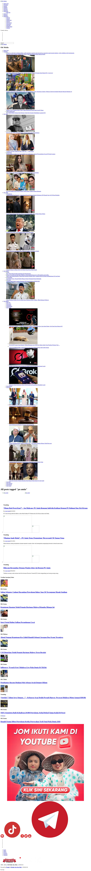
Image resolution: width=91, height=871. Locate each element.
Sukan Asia (6, 3)
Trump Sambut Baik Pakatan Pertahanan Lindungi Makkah (22, 406)
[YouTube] (30, 837)
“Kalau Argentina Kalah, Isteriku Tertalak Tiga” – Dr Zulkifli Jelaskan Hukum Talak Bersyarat (30, 443)
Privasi (4, 852)
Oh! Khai (8, 482)
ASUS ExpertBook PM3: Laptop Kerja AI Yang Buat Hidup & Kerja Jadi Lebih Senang (29, 347)
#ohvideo (8, 25)
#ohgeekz (5, 10)
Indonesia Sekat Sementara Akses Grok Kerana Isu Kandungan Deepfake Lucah (27, 384)
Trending (5, 51)
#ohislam (5, 8)
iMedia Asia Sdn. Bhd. (16, 867)
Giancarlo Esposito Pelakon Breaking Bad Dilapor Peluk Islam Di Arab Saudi (26, 480)
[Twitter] (26, 837)
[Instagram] (2, 837)
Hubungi (5, 855)
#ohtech (8, 19)
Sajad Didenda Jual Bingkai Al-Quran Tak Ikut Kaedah (21, 424)
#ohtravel (5, 13)
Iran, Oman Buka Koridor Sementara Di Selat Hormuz (18, 273)
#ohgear (8, 17)
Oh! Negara (6, 271)
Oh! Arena (8, 303)
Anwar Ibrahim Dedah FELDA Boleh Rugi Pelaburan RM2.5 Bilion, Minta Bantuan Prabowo (27, 300)
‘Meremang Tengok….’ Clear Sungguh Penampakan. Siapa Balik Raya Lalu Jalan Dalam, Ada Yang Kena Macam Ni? (36, 326)
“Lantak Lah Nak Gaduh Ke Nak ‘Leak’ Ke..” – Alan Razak (20, 151)
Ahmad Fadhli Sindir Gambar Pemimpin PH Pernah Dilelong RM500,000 (23, 281)
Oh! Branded (9, 306)
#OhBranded (9, 26)
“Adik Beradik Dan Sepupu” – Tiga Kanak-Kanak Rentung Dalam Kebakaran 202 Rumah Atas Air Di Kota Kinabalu (32, 195)
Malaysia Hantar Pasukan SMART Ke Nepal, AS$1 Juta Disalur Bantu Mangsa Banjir (25, 54)
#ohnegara (5, 11)
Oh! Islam (8, 387)
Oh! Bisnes (8, 305)
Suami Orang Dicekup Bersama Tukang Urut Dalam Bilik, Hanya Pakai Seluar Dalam (25, 213)
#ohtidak (5, 7)
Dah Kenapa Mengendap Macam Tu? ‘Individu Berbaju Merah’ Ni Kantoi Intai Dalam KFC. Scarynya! (29, 73)
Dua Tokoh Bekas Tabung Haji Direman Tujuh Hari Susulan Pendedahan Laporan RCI (26, 112)
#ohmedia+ (5, 16)
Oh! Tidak (5, 192)
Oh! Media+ (6, 301)
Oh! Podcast (9, 484)
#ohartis (5, 6)
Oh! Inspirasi (9, 386)
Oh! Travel (8, 485)
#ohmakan (8, 24)
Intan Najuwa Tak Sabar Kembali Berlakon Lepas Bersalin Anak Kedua (22, 172)
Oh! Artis (5, 114)
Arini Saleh (7, 511)
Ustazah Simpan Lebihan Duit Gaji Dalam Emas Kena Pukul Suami (21, 269)
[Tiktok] (12, 837)
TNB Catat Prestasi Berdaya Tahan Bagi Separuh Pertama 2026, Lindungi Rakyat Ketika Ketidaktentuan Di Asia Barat (33, 276)
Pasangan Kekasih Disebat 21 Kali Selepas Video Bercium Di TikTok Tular (26, 462)
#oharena (5, 15)
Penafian (5, 853)
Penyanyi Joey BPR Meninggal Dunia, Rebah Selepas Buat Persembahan (22, 132)
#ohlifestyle (8, 20)
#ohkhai (8, 28)
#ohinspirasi (9, 22)
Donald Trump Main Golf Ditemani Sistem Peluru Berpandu (19, 232)
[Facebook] (22, 837)
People (7, 867)
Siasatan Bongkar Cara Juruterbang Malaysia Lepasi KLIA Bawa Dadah (22, 251)
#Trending (5, 4)
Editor (4, 851)
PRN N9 (8, 12)
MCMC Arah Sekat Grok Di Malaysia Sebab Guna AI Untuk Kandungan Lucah (27, 366)
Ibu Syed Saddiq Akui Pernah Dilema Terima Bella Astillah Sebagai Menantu (23, 191)
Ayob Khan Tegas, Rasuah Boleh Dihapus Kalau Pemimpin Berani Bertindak (23, 278)
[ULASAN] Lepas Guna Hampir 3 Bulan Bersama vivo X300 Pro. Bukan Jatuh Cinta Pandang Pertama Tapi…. (34, 345)
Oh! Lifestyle (9, 483)
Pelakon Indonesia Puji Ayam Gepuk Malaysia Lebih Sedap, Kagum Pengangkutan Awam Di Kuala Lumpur (30, 154)
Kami (4, 849)
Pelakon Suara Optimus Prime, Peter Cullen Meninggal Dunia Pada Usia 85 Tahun (24, 110)
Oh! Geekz (8, 307)
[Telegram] (50, 837)
